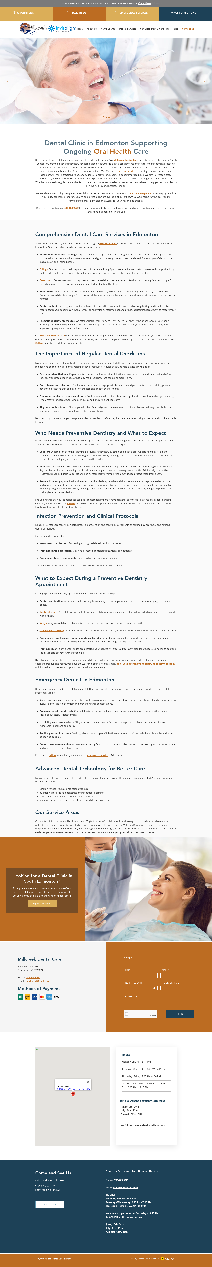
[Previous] (8, 81)
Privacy (67, 1258)
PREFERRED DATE (135, 983)
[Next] (204, 81)
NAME (127, 958)
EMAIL (164, 970)
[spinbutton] (177, 988)
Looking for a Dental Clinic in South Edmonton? (42, 878)
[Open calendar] (153, 988)
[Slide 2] (106, 117)
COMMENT (129, 996)
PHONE (128, 970)
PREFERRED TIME (170, 983)
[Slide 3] (109, 117)
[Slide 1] (103, 117)
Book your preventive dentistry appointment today (145, 663)
